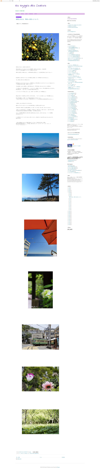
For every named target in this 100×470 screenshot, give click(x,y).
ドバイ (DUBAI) (70, 121)
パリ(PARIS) (70, 53)
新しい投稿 (18, 457)
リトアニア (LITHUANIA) (72, 106)
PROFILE (22, 13)
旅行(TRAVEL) (70, 165)
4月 (69, 205)
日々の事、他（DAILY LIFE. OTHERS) (74, 170)
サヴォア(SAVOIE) (71, 49)
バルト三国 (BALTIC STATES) (72, 101)
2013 (69, 223)
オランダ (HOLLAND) (71, 107)
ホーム (41, 457)
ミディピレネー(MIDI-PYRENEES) (73, 55)
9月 (69, 198)
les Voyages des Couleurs (30, 6)
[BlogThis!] (34, 452)
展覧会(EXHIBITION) (71, 160)
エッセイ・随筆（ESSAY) (30, 453)
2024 (69, 190)
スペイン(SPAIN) (70, 95)
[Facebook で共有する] (36, 452)
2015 (69, 220)
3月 (69, 206)
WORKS (35, 13)
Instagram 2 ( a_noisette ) (72, 26)
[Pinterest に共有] (37, 452)
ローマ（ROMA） (71, 85)
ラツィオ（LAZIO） (71, 84)
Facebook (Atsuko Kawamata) (73, 27)
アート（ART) (21, 453)
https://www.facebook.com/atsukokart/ (72, 139)
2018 (69, 216)
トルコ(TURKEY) (71, 103)
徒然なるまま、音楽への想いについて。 (28, 19)
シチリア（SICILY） (71, 71)
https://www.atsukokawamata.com (73, 134)
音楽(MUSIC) (37, 453)
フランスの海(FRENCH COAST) (73, 54)
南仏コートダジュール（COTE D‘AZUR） (74, 58)
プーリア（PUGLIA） (71, 81)
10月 (70, 195)
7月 (69, 201)
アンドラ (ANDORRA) (71, 115)
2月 (69, 208)
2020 (69, 213)
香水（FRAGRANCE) (71, 169)
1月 (69, 209)
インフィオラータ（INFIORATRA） (73, 69)
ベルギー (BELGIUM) (71, 99)
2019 (69, 215)
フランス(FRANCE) (71, 93)
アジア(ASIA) (25, 453)
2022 (69, 211)
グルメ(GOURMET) (71, 171)
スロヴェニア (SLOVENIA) (72, 116)
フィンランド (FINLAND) (72, 113)
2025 (69, 189)
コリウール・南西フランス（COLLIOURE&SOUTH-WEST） (73, 47)
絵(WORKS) (70, 161)
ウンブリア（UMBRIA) (71, 70)
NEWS (26, 13)
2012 (69, 224)
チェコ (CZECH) (70, 120)
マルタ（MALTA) (70, 114)
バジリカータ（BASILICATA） (73, 76)
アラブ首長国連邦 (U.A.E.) (72, 119)
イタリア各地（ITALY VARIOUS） (73, 68)
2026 (69, 187)
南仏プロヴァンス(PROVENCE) (73, 59)
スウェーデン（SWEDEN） (72, 109)
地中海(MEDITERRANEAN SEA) (73, 60)
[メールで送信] (33, 452)
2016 (69, 219)
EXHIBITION (31, 13)
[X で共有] (35, 452)
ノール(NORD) (70, 52)
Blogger (58, 467)
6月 (69, 202)
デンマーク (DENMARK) (72, 108)
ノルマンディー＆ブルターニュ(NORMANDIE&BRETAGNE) (73, 51)
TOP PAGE (17, 13)
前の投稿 (63, 457)
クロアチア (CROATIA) (71, 100)
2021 (69, 212)
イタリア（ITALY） (71, 94)
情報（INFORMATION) (71, 166)
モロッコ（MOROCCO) (72, 96)
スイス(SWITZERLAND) (72, 102)
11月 (70, 194)
